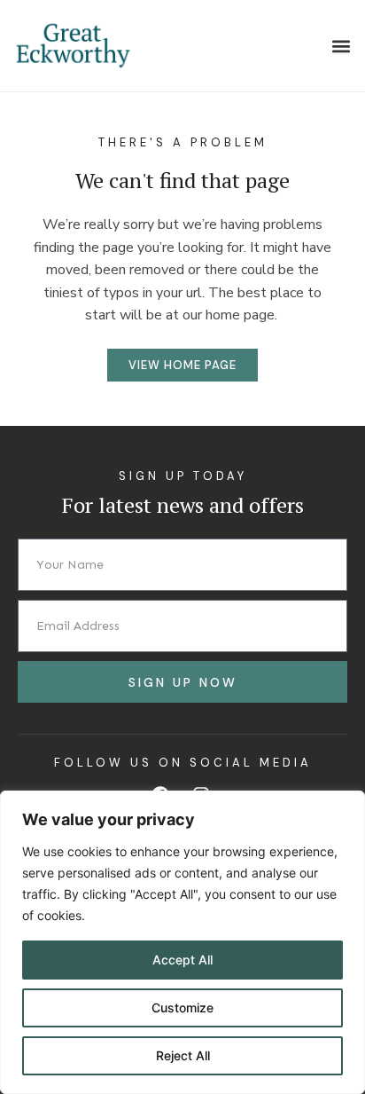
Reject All (183, 1055)
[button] (341, 45)
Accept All (182, 959)
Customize (182, 1007)
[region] (182, 942)
